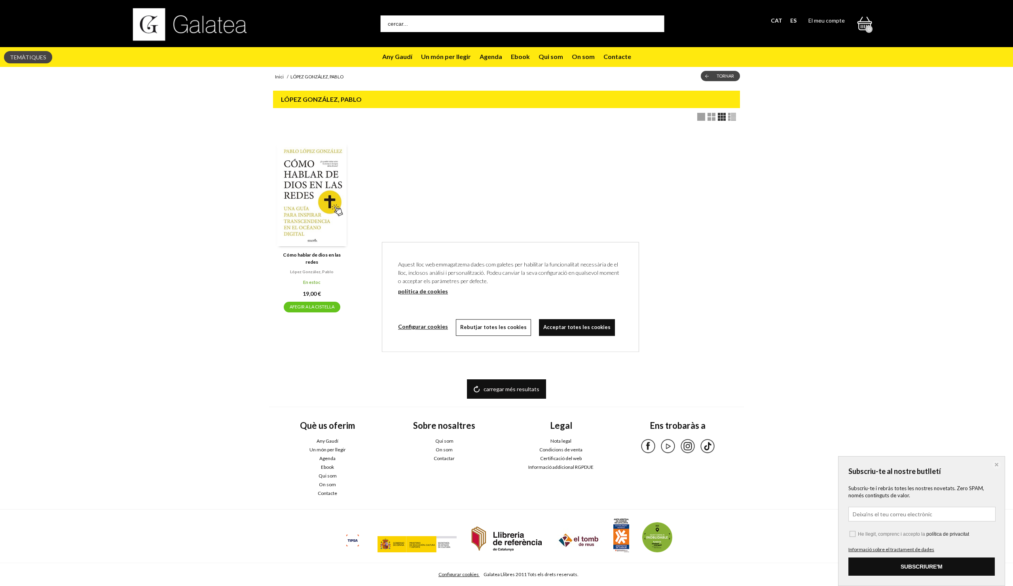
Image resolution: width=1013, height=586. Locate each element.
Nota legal (560, 441)
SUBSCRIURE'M (922, 566)
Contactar (444, 458)
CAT (776, 20)
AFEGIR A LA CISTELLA (312, 306)
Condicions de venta (560, 450)
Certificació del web (561, 458)
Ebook (520, 56)
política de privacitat (947, 534)
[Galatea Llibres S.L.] (190, 24)
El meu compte (826, 20)
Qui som (551, 56)
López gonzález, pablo (312, 271)
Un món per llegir (446, 56)
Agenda (491, 56)
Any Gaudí (397, 56)
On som (583, 56)
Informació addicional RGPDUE (561, 467)
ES (793, 20)
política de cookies (423, 291)
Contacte (617, 56)
